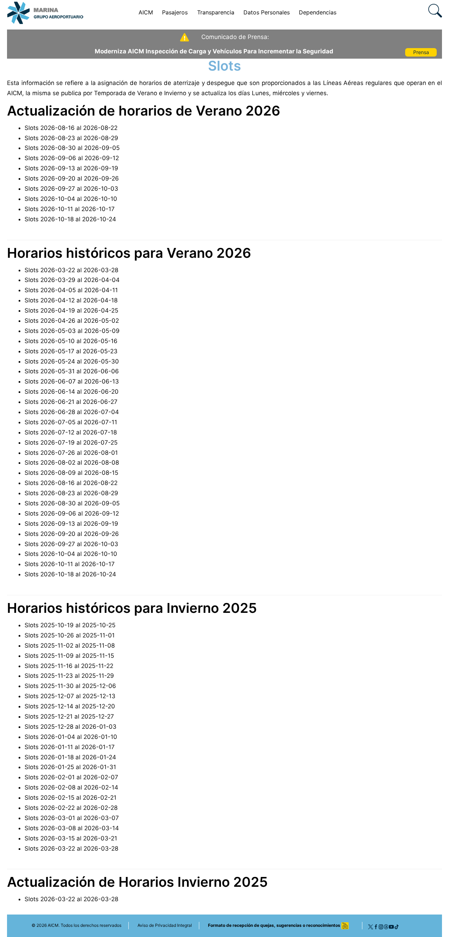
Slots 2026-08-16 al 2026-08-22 (71, 127)
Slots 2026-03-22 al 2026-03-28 (71, 270)
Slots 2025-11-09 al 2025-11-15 (69, 655)
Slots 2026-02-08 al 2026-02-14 (71, 787)
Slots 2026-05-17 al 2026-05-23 (71, 351)
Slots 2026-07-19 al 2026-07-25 (71, 442)
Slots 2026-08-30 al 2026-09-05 (72, 147)
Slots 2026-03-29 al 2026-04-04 (72, 279)
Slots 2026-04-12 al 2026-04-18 (71, 300)
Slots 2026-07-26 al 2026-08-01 (71, 452)
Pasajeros (175, 12)
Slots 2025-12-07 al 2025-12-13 (70, 696)
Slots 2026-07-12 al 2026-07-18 (71, 432)
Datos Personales (266, 12)
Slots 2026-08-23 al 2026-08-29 (71, 138)
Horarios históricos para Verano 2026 (129, 253)
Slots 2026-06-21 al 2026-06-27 (71, 401)
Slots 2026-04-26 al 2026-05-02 (72, 320)
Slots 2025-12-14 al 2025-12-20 (70, 706)
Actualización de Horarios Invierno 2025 (137, 882)
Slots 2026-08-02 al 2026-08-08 (72, 462)
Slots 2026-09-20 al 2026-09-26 (72, 178)
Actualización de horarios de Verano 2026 (143, 111)
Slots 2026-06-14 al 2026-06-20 (72, 391)
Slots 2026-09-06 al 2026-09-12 (72, 158)
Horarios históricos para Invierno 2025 (132, 608)
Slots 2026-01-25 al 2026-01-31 (70, 767)
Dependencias (317, 12)
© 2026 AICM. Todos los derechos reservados (76, 925)
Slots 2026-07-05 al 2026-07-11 (71, 422)
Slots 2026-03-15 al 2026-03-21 (71, 838)
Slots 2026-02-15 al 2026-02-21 (70, 797)
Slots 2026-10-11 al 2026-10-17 (70, 208)
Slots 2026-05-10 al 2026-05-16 (71, 341)
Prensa (421, 52)
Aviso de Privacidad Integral (165, 925)
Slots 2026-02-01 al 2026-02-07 (71, 777)
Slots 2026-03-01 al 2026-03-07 (72, 817)
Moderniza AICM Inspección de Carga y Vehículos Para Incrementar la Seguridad (214, 51)
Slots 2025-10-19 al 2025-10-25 (70, 625)
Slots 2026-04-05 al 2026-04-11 (71, 290)
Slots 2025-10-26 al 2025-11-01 (70, 635)
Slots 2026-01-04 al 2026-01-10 (71, 736)
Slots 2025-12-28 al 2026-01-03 (70, 726)
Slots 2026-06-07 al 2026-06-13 (72, 381)
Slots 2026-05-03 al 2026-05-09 (72, 330)
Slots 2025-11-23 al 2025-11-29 (69, 675)
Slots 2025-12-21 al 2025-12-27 (69, 716)
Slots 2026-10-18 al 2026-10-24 (70, 219)
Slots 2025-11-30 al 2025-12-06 (70, 685)
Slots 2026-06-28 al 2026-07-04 (72, 411)
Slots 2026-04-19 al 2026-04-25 (71, 310)
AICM (146, 12)
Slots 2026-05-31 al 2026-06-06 (72, 371)
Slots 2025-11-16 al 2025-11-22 (69, 665)
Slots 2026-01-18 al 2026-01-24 (70, 757)
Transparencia (215, 12)
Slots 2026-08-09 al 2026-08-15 (71, 472)
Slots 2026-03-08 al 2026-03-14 (72, 828)
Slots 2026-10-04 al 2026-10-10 (71, 198)
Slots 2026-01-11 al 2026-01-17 (70, 747)
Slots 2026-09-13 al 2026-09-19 (71, 168)
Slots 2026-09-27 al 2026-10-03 (71, 188)
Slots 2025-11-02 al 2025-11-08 (70, 645)
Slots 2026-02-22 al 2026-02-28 (71, 807)
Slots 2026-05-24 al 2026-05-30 (72, 361)
